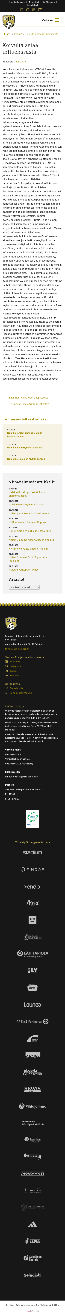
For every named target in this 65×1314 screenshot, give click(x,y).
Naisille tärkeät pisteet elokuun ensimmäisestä (27, 494)
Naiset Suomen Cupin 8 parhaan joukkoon (28, 559)
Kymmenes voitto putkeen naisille (28, 548)
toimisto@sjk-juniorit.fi (17, 649)
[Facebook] (22, 10)
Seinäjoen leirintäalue (21, 693)
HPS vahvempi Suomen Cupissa (28, 522)
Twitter (13, 671)
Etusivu (7, 34)
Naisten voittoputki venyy (23, 569)
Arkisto (18, 34)
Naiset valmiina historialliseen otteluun (32, 539)
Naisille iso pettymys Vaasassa (24, 447)
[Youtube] (40, 10)
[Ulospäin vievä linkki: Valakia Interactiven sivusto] (32, 1310)
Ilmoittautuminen (17, 2)
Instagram (15, 666)
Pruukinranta (17, 688)
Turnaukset (34, 2)
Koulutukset (32, 5)
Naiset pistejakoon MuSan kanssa (26, 459)
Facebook (15, 661)
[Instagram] (28, 10)
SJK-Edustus (49, 2)
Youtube (14, 675)
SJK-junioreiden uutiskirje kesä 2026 (30, 531)
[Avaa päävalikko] (51, 19)
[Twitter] (34, 10)
